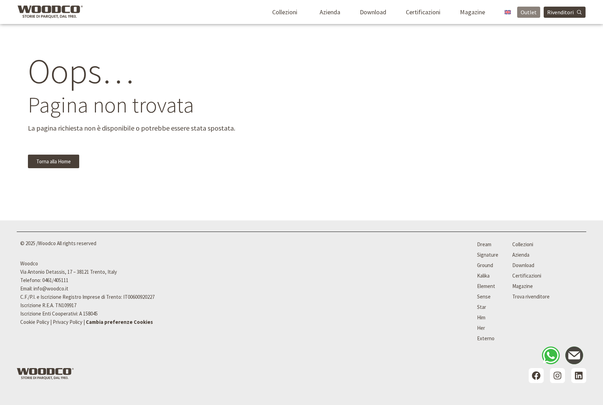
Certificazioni (423, 12)
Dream (484, 244)
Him (481, 317)
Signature (487, 254)
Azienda (330, 12)
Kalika (483, 275)
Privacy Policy (67, 322)
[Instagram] (557, 375)
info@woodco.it (51, 288)
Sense (484, 296)
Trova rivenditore (531, 296)
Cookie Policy (34, 322)
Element (486, 286)
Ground (485, 265)
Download (373, 12)
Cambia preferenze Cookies (119, 322)
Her (481, 328)
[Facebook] (536, 375)
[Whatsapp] (551, 355)
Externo (485, 338)
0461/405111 (55, 280)
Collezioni (284, 12)
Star (481, 307)
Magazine (472, 12)
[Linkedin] (578, 375)
